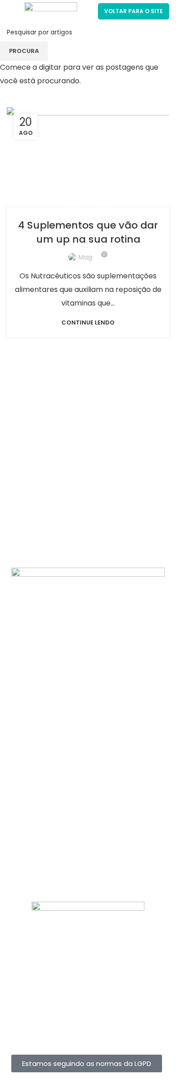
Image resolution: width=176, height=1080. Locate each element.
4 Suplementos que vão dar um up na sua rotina (88, 232)
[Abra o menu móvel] (11, 11)
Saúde (104, 207)
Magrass (77, 207)
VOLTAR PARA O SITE (133, 11)
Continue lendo (88, 322)
